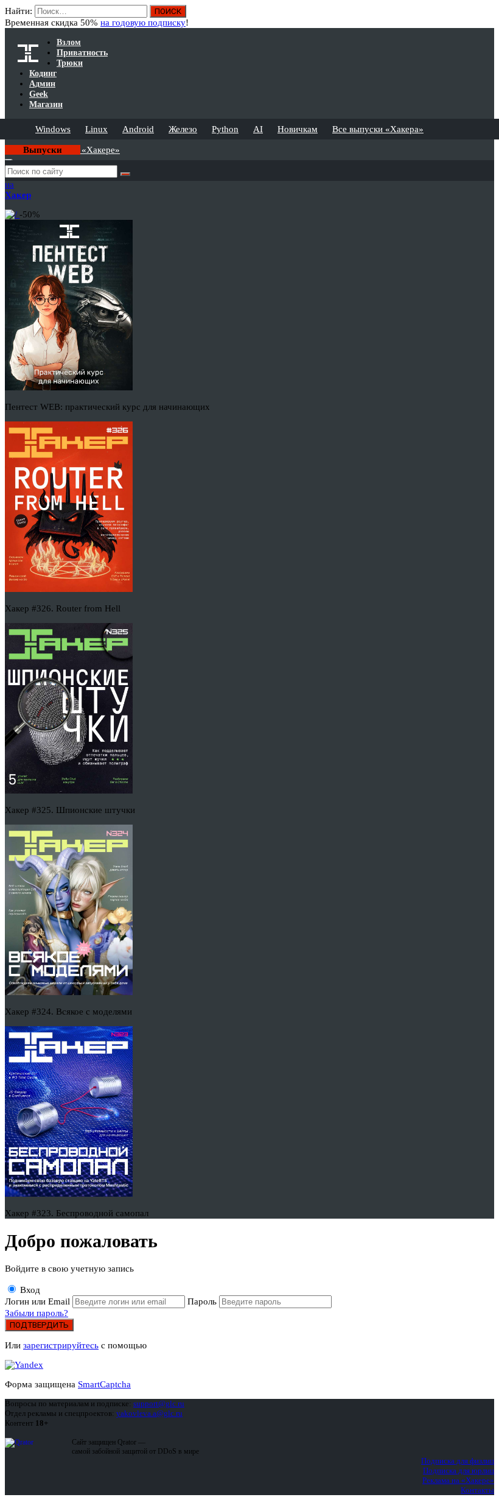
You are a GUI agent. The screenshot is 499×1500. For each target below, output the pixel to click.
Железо (183, 129)
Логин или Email (38, 1301)
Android (138, 129)
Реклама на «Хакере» (458, 1480)
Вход (29, 1290)
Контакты (477, 1490)
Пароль (203, 1301)
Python (225, 129)
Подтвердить (39, 1324)
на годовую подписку (143, 22)
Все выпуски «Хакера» (378, 129)
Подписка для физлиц (457, 1460)
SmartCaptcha (104, 1384)
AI (258, 129)
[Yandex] (24, 1365)
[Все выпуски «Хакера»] (6, 144)
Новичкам (297, 129)
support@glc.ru (158, 1403)
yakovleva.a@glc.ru (149, 1413)
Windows (53, 129)
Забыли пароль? (36, 1313)
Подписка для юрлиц (458, 1470)
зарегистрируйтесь (61, 1345)
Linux (96, 129)
